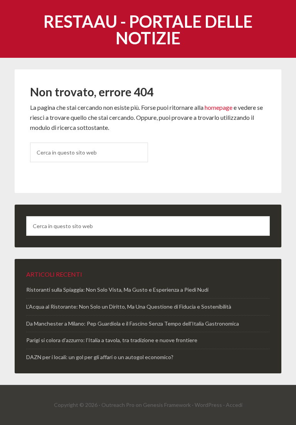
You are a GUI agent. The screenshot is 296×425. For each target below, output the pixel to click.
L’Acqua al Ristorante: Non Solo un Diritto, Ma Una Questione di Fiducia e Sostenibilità (128, 306)
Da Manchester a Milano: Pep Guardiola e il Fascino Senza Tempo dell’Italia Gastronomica (132, 323)
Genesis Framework (167, 404)
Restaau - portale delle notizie (148, 30)
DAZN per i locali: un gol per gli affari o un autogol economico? (99, 357)
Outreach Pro (118, 404)
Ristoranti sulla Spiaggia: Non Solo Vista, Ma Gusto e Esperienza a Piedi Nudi (117, 289)
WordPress (208, 404)
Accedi (234, 404)
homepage (218, 107)
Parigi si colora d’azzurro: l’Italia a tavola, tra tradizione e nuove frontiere (111, 340)
